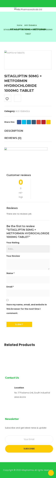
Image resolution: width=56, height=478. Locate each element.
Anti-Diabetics (23, 111)
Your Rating (12, 242)
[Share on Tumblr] (34, 122)
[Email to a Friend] (48, 122)
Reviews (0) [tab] (12, 138)
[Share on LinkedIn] (29, 122)
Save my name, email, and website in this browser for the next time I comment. (26, 309)
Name (10, 273)
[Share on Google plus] (38, 122)
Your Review (13, 256)
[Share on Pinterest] (43, 122)
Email (10, 286)
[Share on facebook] (19, 122)
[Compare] (17, 98)
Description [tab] (13, 130)
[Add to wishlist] (7, 98)
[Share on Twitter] (24, 122)
